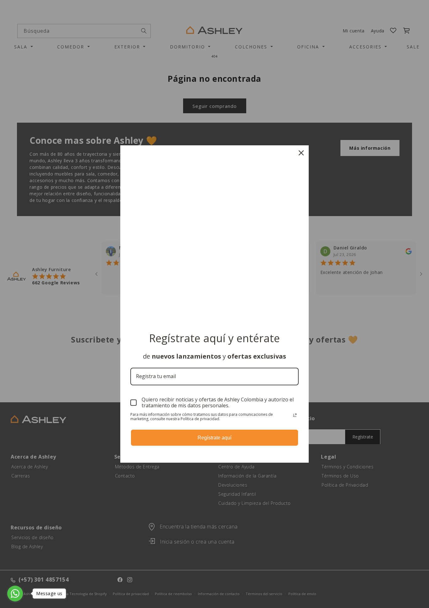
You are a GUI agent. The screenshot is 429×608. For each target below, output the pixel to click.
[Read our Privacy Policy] (295, 415)
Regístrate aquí (214, 437)
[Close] (301, 152)
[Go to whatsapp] (15, 593)
